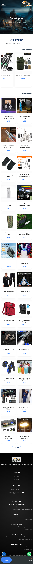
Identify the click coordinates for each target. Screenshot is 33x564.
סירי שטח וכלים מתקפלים (10, 527)
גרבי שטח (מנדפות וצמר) (15, 507)
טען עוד (16, 447)
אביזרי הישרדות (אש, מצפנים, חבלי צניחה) (22, 537)
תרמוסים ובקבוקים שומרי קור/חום (24, 527)
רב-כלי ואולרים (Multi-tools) (25, 539)
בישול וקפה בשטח (16, 524)
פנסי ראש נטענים (28, 549)
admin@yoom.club (15, 493)
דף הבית (16, 476)
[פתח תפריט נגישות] (4, 554)
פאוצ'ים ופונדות (16, 517)
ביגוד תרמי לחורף (17, 509)
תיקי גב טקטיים (28, 519)
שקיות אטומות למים (7, 517)
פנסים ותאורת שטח (16, 544)
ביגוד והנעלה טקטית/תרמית (16, 504)
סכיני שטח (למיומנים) (7, 537)
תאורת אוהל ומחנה (27, 547)
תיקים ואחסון (16, 514)
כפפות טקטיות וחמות (27, 509)
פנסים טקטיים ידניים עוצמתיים (16, 547)
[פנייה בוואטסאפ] (29, 554)
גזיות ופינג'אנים (28, 529)
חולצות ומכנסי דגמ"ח (27, 507)
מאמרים (16, 479)
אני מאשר (6, 560)
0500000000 (15, 489)
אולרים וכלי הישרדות (16, 534)
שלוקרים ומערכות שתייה (26, 517)
